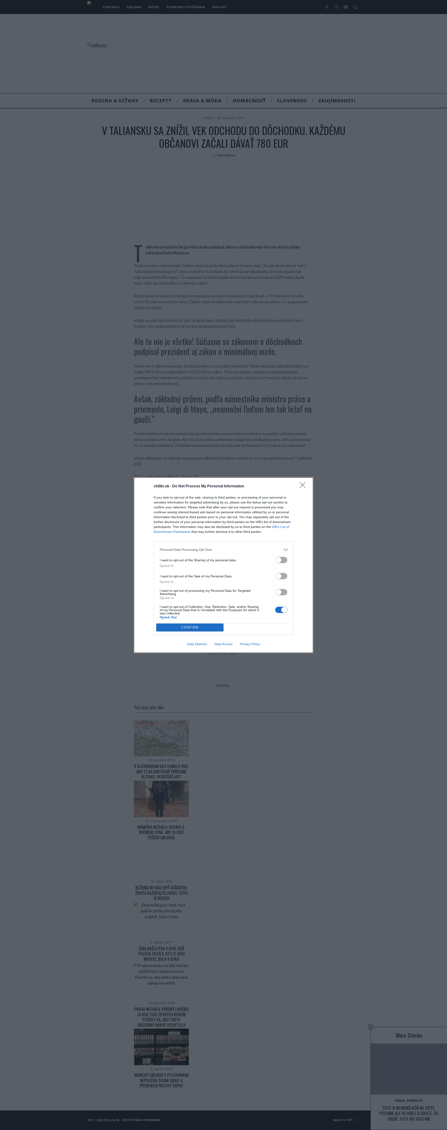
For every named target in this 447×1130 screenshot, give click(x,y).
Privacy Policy (250, 644)
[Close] (304, 486)
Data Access (223, 644)
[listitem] (223, 549)
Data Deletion (197, 644)
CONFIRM (190, 627)
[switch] (281, 560)
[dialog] (223, 565)
